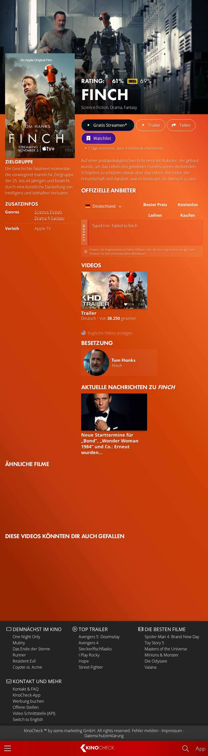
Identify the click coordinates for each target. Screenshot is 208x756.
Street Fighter (91, 667)
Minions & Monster (162, 655)
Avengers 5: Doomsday (99, 636)
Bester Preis (155, 204)
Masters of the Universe (166, 648)
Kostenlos (188, 204)
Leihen (155, 215)
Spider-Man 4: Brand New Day (172, 636)
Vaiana (150, 667)
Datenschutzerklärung (104, 735)
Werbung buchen (28, 701)
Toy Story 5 (154, 642)
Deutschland (104, 206)
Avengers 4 (88, 642)
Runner (19, 655)
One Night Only (26, 636)
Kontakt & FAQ (26, 689)
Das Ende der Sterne (31, 648)
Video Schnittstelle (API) (34, 713)
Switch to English (28, 719)
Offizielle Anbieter (108, 190)
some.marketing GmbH (74, 730)
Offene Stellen (26, 707)
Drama (40, 218)
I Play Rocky (89, 655)
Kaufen (187, 215)
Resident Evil (24, 661)
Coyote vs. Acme (27, 667)
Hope (84, 661)
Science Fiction (48, 212)
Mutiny (19, 642)
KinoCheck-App (27, 695)
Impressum (172, 730)
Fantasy (57, 218)
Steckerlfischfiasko (95, 648)
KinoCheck (33, 730)
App (200, 748)
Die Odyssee (156, 661)
